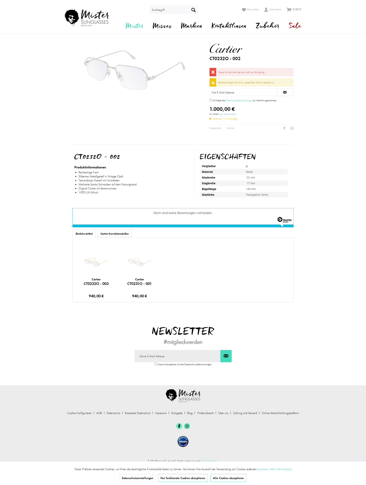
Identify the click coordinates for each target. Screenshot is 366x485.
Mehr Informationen (280, 469)
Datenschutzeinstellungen (137, 478)
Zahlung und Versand (245, 413)
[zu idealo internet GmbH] (183, 441)
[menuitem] (144, 10)
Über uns (223, 413)
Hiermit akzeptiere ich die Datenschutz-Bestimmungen (185, 364)
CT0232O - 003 (96, 281)
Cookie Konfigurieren (79, 413)
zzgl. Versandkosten (227, 114)
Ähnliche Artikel (84, 233)
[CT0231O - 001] (139, 262)
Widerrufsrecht (205, 413)
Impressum (161, 413)
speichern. (263, 469)
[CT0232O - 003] (96, 262)
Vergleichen (215, 128)
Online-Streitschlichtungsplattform (280, 413)
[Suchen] (193, 10)
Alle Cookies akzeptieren (228, 478)
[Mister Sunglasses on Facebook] (179, 426)
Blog (190, 413)
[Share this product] (284, 128)
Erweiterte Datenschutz (138, 413)
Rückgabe (177, 413)
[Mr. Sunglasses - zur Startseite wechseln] (89, 18)
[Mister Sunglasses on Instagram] (187, 426)
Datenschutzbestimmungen (239, 100)
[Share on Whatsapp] (292, 128)
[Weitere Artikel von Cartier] (241, 48)
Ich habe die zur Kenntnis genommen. (245, 100)
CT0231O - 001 (139, 281)
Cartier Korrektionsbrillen (114, 233)
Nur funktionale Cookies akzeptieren (183, 478)
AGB (99, 413)
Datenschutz (113, 413)
